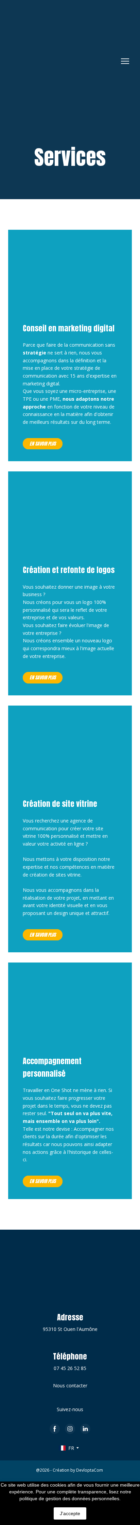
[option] (66, 1448)
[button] (43, 444)
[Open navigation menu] (125, 61)
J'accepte (70, 1513)
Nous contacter (70, 1385)
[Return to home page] (59, 61)
